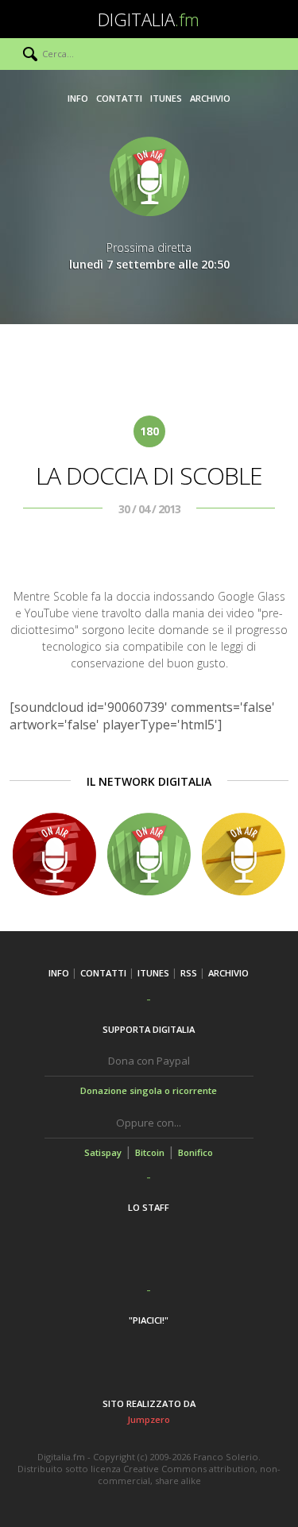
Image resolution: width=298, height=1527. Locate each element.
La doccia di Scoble (149, 475)
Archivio (210, 98)
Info (78, 98)
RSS (188, 973)
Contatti (119, 98)
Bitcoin (149, 1152)
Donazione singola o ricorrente (148, 1090)
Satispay (103, 1152)
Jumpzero (148, 1419)
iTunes (166, 98)
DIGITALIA (148, 19)
